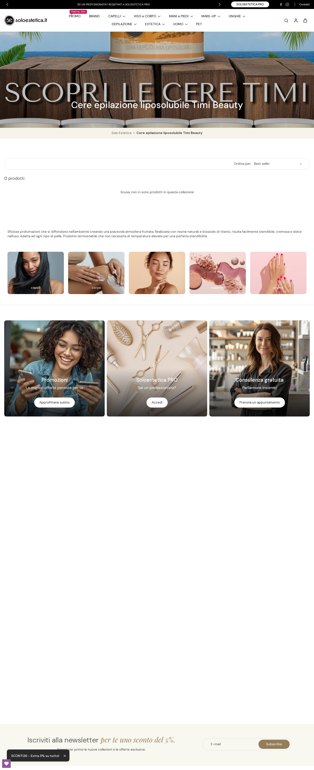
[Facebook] (281, 4)
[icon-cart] (305, 20)
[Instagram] (287, 4)
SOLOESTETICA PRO (250, 4)
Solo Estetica (122, 133)
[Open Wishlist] (6, 763)
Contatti (304, 4)
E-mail (216, 744)
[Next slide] (219, 4)
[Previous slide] (7, 4)
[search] (286, 20)
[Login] (295, 20)
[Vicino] (65, 756)
